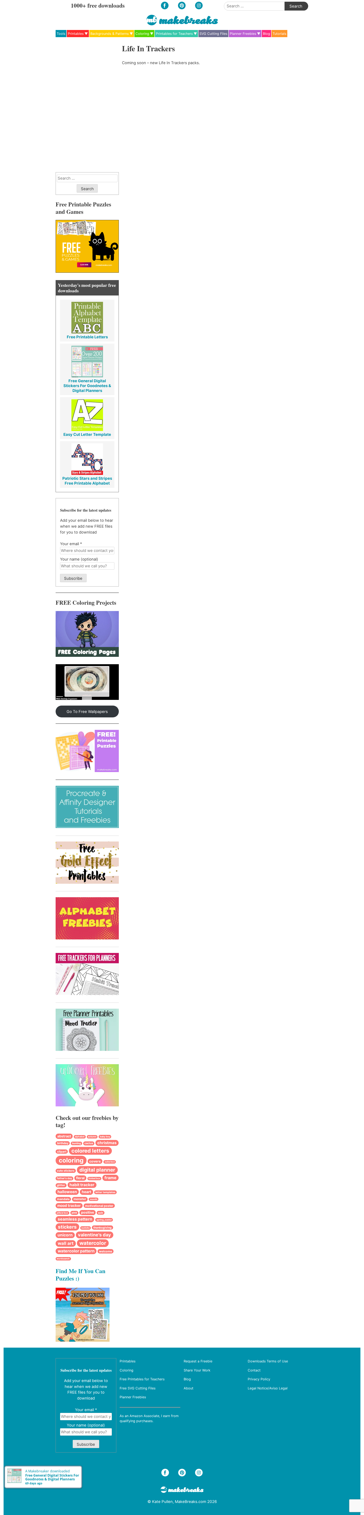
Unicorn (65, 1235)
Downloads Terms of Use (268, 1361)
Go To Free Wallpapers (87, 711)
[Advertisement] (87, 106)
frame (110, 1177)
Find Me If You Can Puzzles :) (80, 1274)
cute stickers (65, 1170)
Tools (61, 33)
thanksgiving (102, 1227)
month (93, 1199)
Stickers (67, 1227)
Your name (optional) (79, 559)
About (188, 1388)
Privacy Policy (259, 1379)
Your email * (71, 543)
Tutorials (279, 33)
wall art (66, 1243)
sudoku (85, 1227)
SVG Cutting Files (213, 33)
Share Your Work (197, 1370)
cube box (110, 1161)
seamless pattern (75, 1219)
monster (80, 1199)
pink (74, 1212)
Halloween (67, 1191)
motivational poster (99, 1205)
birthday (62, 1143)
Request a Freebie (198, 1361)
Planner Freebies (243, 33)
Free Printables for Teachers (142, 1379)
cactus (88, 1143)
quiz (100, 1212)
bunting (76, 1143)
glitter (61, 1185)
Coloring (142, 33)
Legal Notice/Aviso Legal (268, 1388)
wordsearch (63, 1258)
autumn (92, 1136)
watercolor (92, 1243)
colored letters (90, 1151)
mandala (63, 1199)
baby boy (105, 1136)
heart (86, 1192)
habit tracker (82, 1184)
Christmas (106, 1142)
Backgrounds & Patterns (109, 33)
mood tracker (69, 1205)
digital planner (97, 1170)
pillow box (62, 1212)
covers (95, 1161)
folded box (94, 1178)
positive (87, 1212)
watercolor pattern (76, 1250)
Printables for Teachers (174, 33)
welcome (105, 1251)
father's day (64, 1178)
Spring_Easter (104, 1219)
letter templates (105, 1192)
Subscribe (73, 578)
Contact (254, 1370)
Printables (76, 33)
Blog (266, 33)
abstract (64, 1136)
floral (80, 1178)
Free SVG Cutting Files (137, 1388)
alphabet (79, 1136)
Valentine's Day (94, 1234)
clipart (61, 1151)
